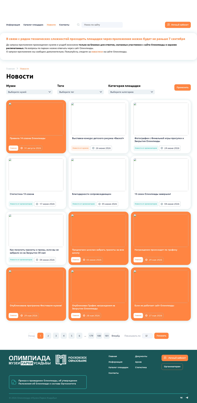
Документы (141, 356)
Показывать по (132, 335)
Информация (13, 24)
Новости (51, 24)
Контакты (64, 24)
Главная (10, 68)
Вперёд (116, 335)
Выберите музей (17, 92)
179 (91, 335)
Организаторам (172, 366)
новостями (97, 51)
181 (107, 335)
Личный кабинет (179, 24)
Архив (138, 362)
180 (99, 335)
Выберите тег (66, 92)
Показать (161, 335)
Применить (182, 87)
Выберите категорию (122, 92)
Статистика (141, 367)
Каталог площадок (33, 24)
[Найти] (78, 24)
